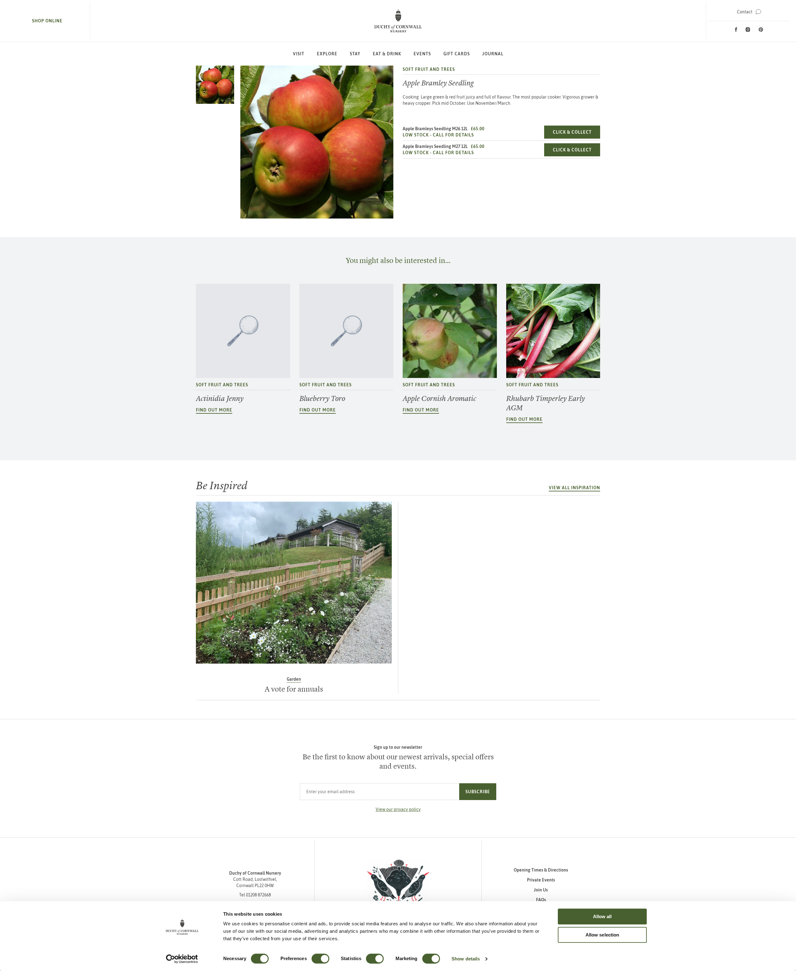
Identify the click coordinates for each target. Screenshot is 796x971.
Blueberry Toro (322, 398)
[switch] (320, 959)
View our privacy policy (398, 809)
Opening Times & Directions (541, 869)
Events (422, 53)
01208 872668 (258, 894)
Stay (355, 53)
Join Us (541, 889)
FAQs (541, 899)
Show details (465, 958)
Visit (298, 53)
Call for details (453, 134)
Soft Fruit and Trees (429, 69)
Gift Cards (456, 53)
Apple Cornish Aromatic (439, 398)
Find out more (214, 409)
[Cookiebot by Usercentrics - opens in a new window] (182, 959)
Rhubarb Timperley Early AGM (545, 403)
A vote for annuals (294, 689)
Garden (294, 679)
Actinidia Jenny (219, 398)
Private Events (541, 879)
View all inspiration (574, 487)
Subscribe (477, 791)
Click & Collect (576, 132)
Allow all (602, 916)
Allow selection (602, 934)
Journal (492, 53)
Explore (327, 53)
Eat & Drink (387, 53)
